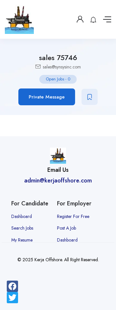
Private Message (47, 96)
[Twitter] (12, 297)
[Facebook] (12, 286)
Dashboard (21, 216)
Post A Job (66, 228)
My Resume (22, 240)
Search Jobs (22, 228)
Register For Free (73, 216)
